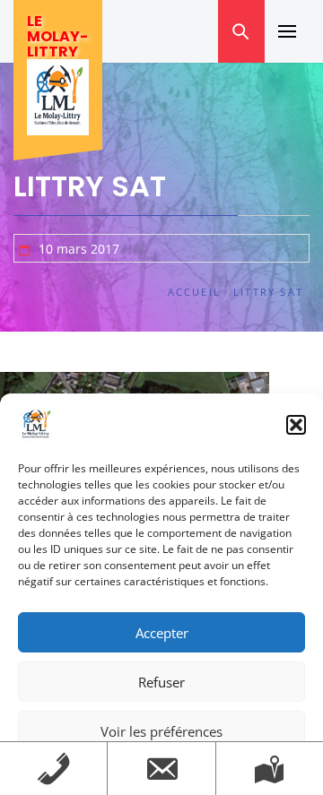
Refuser (161, 682)
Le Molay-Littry (57, 36)
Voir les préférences (161, 731)
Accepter (161, 633)
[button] (296, 425)
